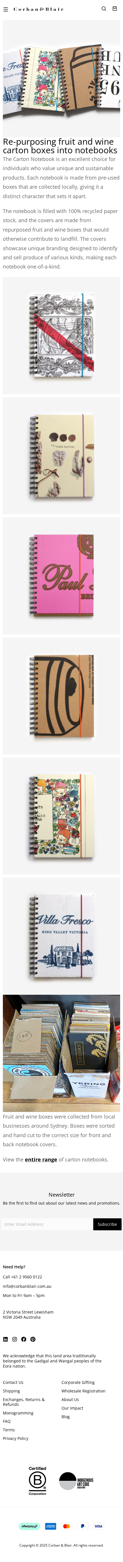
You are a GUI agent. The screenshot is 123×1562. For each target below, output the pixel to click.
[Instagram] (14, 1339)
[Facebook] (23, 1339)
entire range (41, 1159)
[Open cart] (114, 8)
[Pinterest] (32, 1339)
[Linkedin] (5, 1339)
